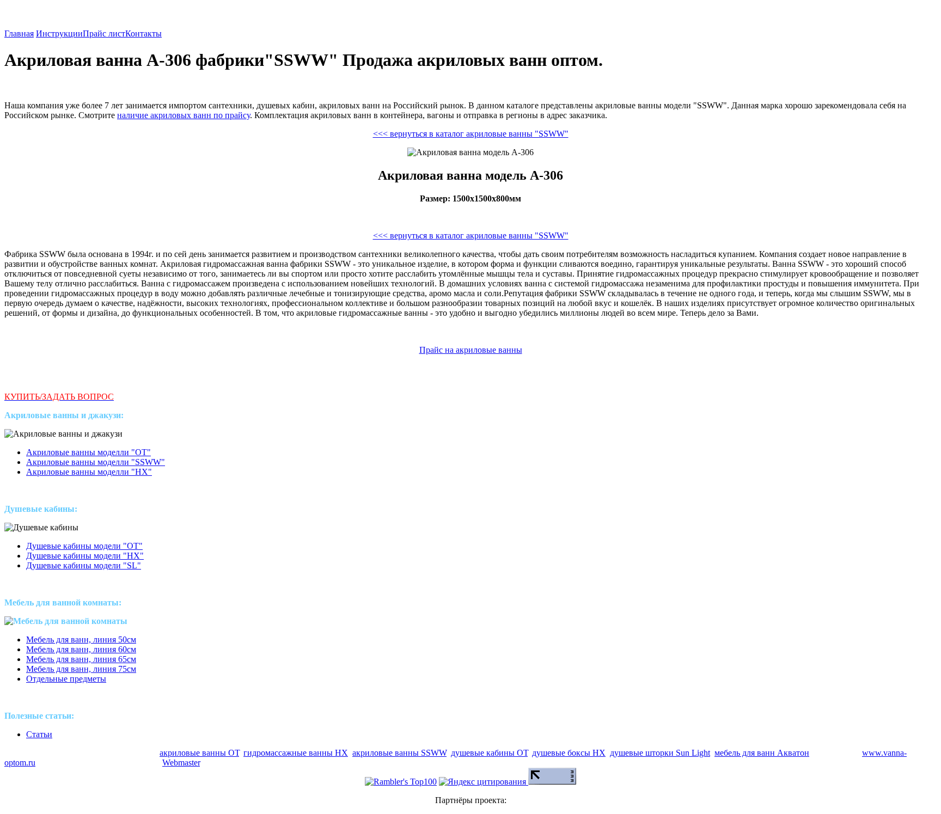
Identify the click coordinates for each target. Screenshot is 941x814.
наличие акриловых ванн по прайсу (183, 115)
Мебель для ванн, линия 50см (81, 639)
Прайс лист (104, 33)
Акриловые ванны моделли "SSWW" (95, 462)
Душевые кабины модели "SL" (83, 565)
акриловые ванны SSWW (399, 752)
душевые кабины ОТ (489, 752)
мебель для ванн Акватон (761, 752)
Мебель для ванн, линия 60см (81, 649)
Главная (19, 33)
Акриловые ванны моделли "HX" (89, 471)
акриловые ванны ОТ (199, 752)
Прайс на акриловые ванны (470, 349)
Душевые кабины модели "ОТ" (84, 545)
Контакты (143, 33)
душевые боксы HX (569, 752)
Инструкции (59, 33)
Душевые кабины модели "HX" (85, 555)
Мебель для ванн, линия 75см (81, 669)
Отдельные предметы (66, 678)
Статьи (39, 734)
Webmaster (181, 762)
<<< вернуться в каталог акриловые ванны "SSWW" (471, 133)
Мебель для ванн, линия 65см (81, 659)
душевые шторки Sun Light (660, 752)
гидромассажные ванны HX (295, 752)
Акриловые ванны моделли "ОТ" (88, 452)
